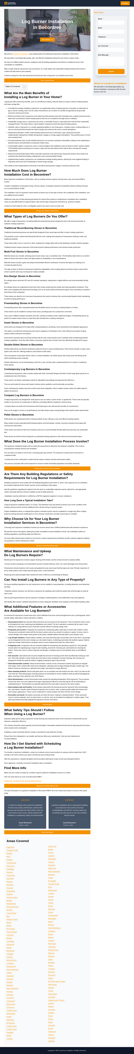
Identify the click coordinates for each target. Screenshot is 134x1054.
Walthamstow (11, 904)
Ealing (50, 978)
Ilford (32, 781)
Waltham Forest (12, 919)
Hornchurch (11, 866)
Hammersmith (53, 915)
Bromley (9, 910)
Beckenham (11, 1023)
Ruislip (50, 1028)
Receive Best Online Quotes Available (47, 468)
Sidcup (9, 948)
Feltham (51, 1035)
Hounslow (51, 1010)
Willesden (51, 909)
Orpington (10, 1032)
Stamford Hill (11, 966)
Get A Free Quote (47, 832)
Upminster (10, 878)
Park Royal (52, 944)
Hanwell (51, 988)
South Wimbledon (54, 928)
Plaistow (10, 882)
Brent (50, 887)
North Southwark (12, 988)
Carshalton (52, 947)
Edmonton (10, 976)
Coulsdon (51, 969)
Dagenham (8, 781)
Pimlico (50, 853)
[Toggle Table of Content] (23, 86)
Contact (125, 3)
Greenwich (10, 944)
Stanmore (51, 972)
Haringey (10, 991)
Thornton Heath (53, 884)
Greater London (12, 897)
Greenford (51, 997)
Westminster (11, 1013)
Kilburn (50, 878)
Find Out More (47, 704)
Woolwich (10, 885)
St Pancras (10, 1007)
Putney (50, 912)
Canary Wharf (11, 913)
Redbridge (10, 869)
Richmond (51, 975)
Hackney (10, 957)
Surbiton (51, 1003)
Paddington (52, 859)
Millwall (9, 938)
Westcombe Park (12, 907)
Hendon (51, 896)
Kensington (52, 881)
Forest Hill (10, 998)
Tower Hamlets (12, 932)
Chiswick (51, 940)
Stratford (9, 894)
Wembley (51, 956)
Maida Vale (52, 868)
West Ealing (52, 984)
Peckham (10, 979)
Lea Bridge (10, 941)
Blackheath (10, 951)
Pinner (50, 1016)
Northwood (52, 1032)
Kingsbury (51, 931)
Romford (38, 781)
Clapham (51, 856)
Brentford (51, 962)
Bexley (9, 922)
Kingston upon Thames (56, 1000)
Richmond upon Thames (56, 981)
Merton (50, 922)
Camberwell (11, 1001)
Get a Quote (46, 39)
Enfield (9, 1017)
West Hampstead (54, 871)
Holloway (10, 995)
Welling (9, 900)
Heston (50, 1019)
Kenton (50, 966)
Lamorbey (10, 935)
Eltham (9, 926)
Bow (8, 916)
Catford (9, 973)
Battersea (51, 874)
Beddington (52, 918)
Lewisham (10, 963)
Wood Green (11, 1004)
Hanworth (51, 1025)
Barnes (50, 934)
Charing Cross (12, 1010)
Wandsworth (52, 890)
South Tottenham (12, 969)
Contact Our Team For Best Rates (47, 211)
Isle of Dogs (11, 929)
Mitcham (51, 925)
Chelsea (51, 862)
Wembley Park (53, 950)
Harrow (50, 991)
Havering (10, 888)
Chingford (10, 954)
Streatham (51, 865)
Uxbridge (51, 1041)
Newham (10, 872)
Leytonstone (11, 891)
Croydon (51, 893)
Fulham (50, 900)
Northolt (51, 1006)
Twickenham (52, 994)
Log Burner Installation (21, 54)
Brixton (9, 1035)
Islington (9, 982)
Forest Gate (11, 875)
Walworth (10, 985)
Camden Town (12, 1026)
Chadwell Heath (18, 781)
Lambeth (10, 1039)
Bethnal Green (12, 960)
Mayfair (50, 849)
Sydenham (10, 1020)
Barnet (50, 906)
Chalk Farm (52, 846)
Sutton (50, 959)
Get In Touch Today (47, 80)
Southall (51, 1013)
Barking (27, 781)
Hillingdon (51, 1038)
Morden (50, 937)
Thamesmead (11, 863)
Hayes (50, 1022)
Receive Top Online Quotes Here (47, 545)
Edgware (51, 953)
